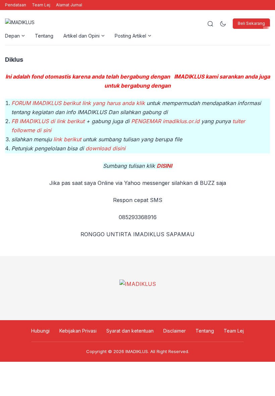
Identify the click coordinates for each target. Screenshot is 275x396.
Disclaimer (174, 331)
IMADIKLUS (136, 351)
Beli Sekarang (251, 23)
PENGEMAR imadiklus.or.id (165, 121)
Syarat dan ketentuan (130, 331)
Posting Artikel (130, 36)
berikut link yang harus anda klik (103, 103)
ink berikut (69, 139)
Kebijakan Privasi (78, 331)
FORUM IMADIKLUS (36, 103)
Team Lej (41, 4)
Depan (12, 36)
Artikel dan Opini (81, 36)
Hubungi (40, 331)
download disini (105, 148)
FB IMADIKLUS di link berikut (48, 121)
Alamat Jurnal (69, 4)
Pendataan (15, 4)
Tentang (44, 36)
